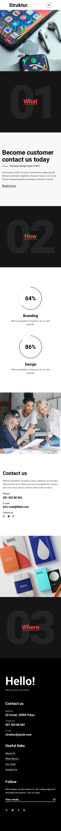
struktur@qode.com (18, 734)
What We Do (11, 758)
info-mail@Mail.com (16, 507)
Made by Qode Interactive (17, 690)
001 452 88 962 (12, 497)
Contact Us (11, 769)
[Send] (54, 799)
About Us (10, 753)
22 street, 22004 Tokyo (20, 715)
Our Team (10, 764)
